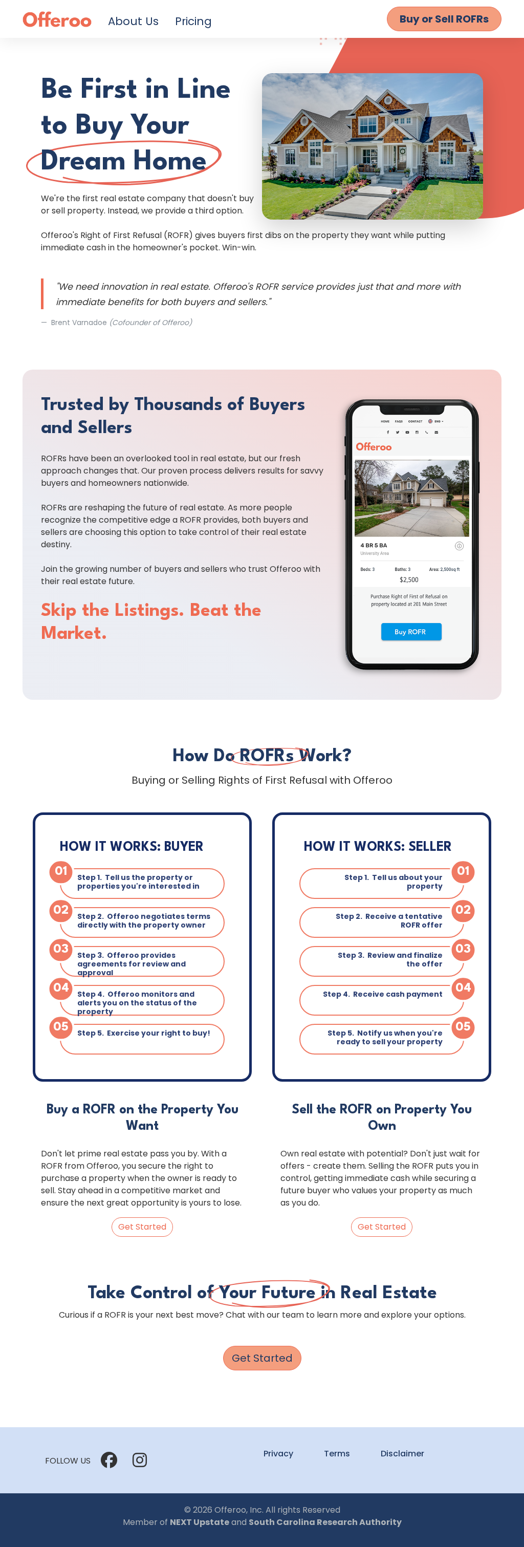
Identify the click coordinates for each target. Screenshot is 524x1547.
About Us (133, 21)
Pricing (193, 21)
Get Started (142, 1227)
